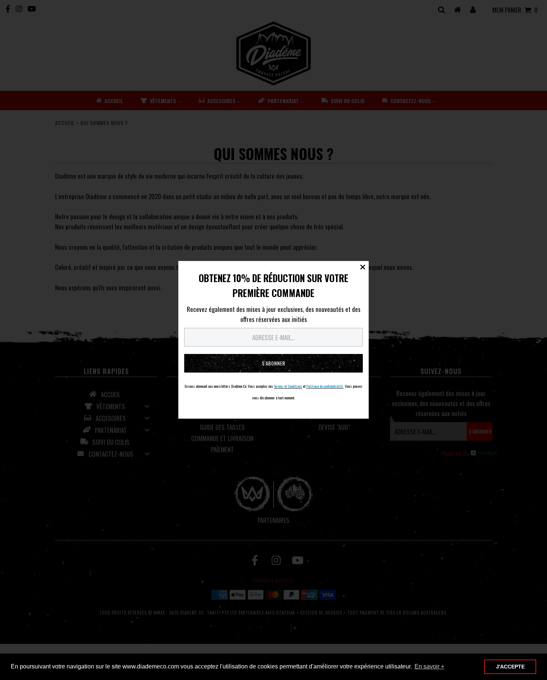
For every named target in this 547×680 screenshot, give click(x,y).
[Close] (362, 266)
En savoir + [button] (429, 666)
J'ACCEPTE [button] (510, 667)
